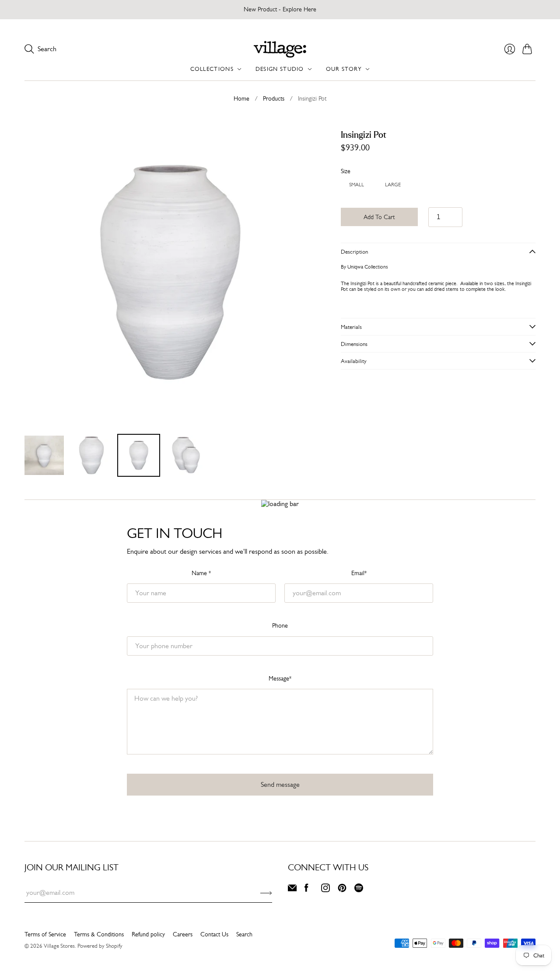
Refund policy (148, 934)
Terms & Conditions (99, 934)
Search (244, 934)
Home (241, 98)
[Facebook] (306, 890)
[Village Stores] (280, 49)
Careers (182, 934)
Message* (280, 678)
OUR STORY (344, 69)
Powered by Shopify (99, 946)
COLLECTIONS (212, 69)
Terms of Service (45, 934)
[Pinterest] (342, 890)
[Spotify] (358, 890)
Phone (280, 625)
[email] (292, 890)
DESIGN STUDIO (280, 69)
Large (393, 184)
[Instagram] (325, 890)
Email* (359, 572)
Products (273, 98)
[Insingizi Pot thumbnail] (44, 455)
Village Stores (59, 946)
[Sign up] (266, 892)
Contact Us (214, 934)
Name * (201, 572)
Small (356, 184)
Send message (280, 784)
